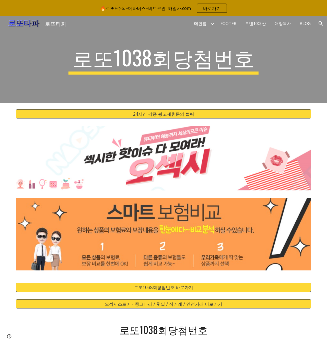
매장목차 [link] (283, 23)
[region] (163, 8)
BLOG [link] (305, 23)
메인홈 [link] (200, 23)
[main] (163, 60)
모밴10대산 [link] (255, 23)
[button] (321, 23)
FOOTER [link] (228, 23)
